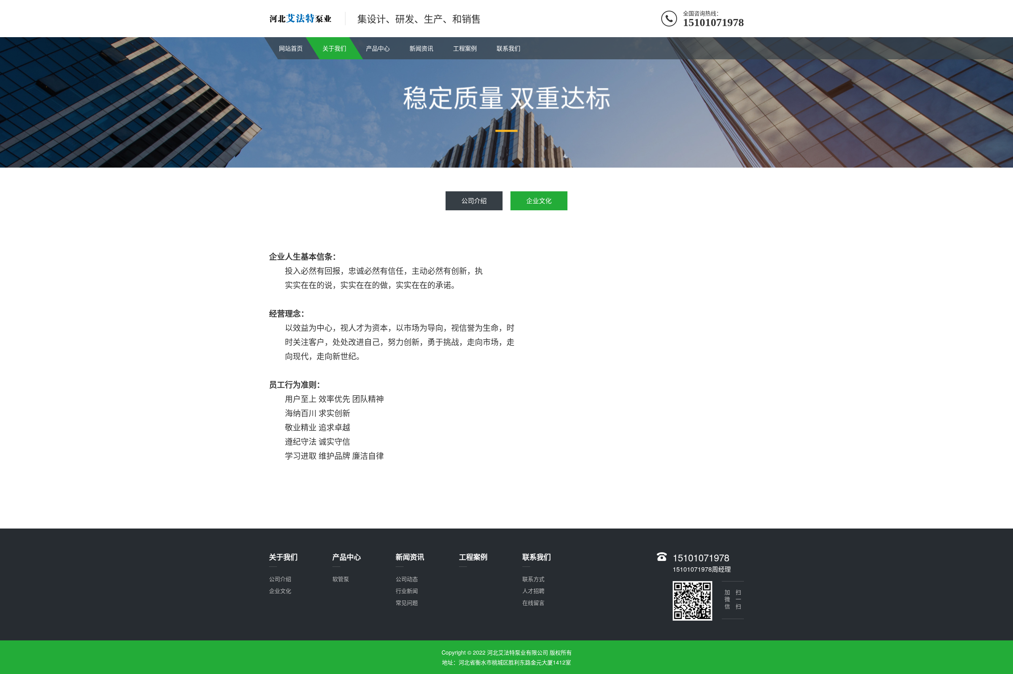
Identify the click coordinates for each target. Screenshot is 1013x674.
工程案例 (465, 48)
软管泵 (340, 579)
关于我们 (334, 48)
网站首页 (291, 48)
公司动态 (407, 579)
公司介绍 (474, 200)
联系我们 (508, 48)
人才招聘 (533, 591)
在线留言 (533, 602)
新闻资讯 (421, 48)
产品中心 (378, 48)
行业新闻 (407, 591)
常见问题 (407, 602)
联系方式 (533, 579)
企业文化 (539, 200)
